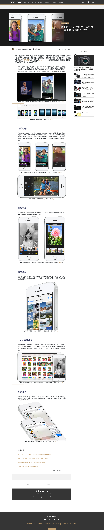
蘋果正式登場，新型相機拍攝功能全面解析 (34, 454)
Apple (63, 101)
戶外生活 (33, 2)
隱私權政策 (56, 524)
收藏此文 (37, 49)
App (42, 484)
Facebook (60, 49)
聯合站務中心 (73, 524)
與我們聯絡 (65, 524)
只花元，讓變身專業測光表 (28, 466)
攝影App (49, 484)
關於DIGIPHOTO (31, 524)
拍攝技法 (26, 2)
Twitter (66, 49)
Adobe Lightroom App (33, 458)
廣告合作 (40, 524)
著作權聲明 (48, 524)
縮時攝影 (26, 60)
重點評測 (47, 2)
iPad (47, 60)
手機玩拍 (54, 2)
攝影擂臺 (60, 2)
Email (69, 49)
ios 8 (56, 484)
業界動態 (40, 2)
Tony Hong (18, 49)
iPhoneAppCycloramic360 (31, 462)
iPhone (41, 60)
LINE (63, 49)
